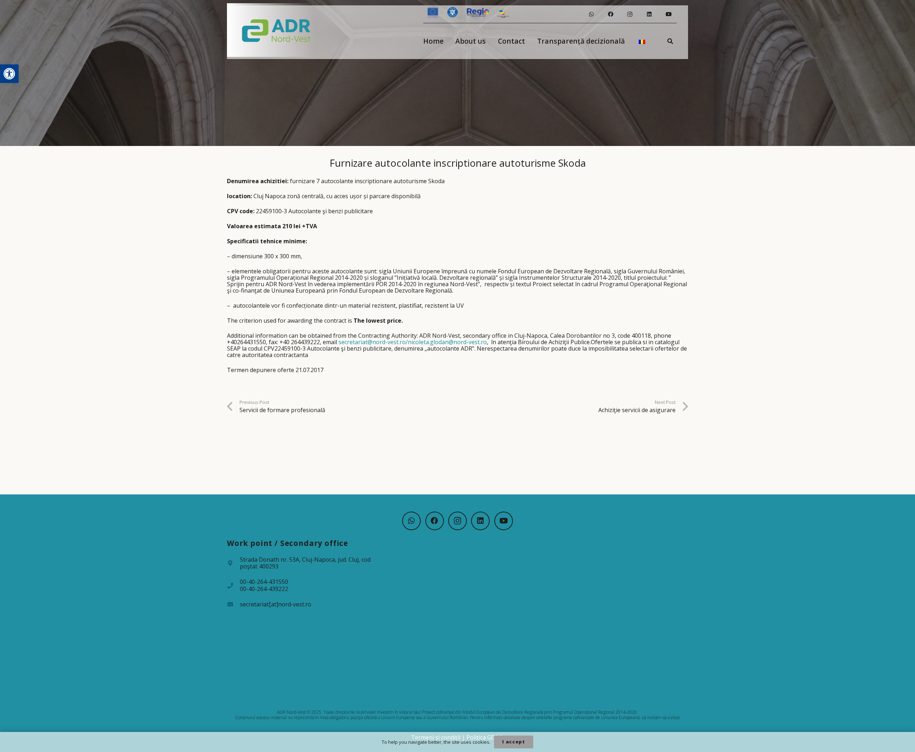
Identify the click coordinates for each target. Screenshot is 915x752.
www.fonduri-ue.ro (457, 723)
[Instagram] (629, 14)
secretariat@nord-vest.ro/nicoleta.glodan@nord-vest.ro (412, 342)
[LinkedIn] (649, 14)
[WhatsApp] (591, 14)
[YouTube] (668, 14)
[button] (9, 73)
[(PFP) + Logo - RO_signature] (276, 30)
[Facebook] (610, 14)
